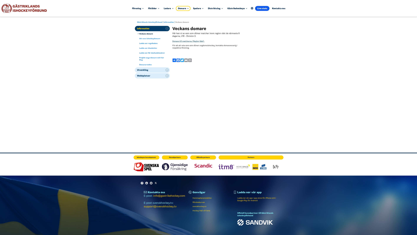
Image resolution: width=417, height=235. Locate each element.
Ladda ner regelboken (148, 43)
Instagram (151, 183)
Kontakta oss (278, 8)
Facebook (142, 183)
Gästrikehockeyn (236, 8)
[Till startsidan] (64, 8)
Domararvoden (145, 65)
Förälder (152, 8)
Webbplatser (143, 75)
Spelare (197, 8)
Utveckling (142, 70)
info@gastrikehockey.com (169, 195)
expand (167, 28)
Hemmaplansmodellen (202, 198)
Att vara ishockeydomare (149, 39)
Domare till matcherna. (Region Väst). (188, 41)
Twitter (156, 183)
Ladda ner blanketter (148, 48)
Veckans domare (146, 34)
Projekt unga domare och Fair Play (151, 59)
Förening (136, 8)
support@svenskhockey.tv (160, 206)
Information (169, 22)
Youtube (147, 183)
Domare (182, 8)
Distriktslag (214, 8)
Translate (252, 8)
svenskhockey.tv (199, 206)
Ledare (167, 8)
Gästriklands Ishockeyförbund (149, 22)
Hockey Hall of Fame (201, 210)
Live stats (262, 8)
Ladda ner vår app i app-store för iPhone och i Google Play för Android (256, 199)
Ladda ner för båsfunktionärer (152, 53)
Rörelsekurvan (199, 202)
